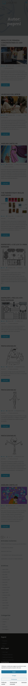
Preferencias (14, 679)
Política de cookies (3, 683)
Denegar (14, 675)
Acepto (14, 671)
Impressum (24, 682)
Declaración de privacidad (13, 683)
